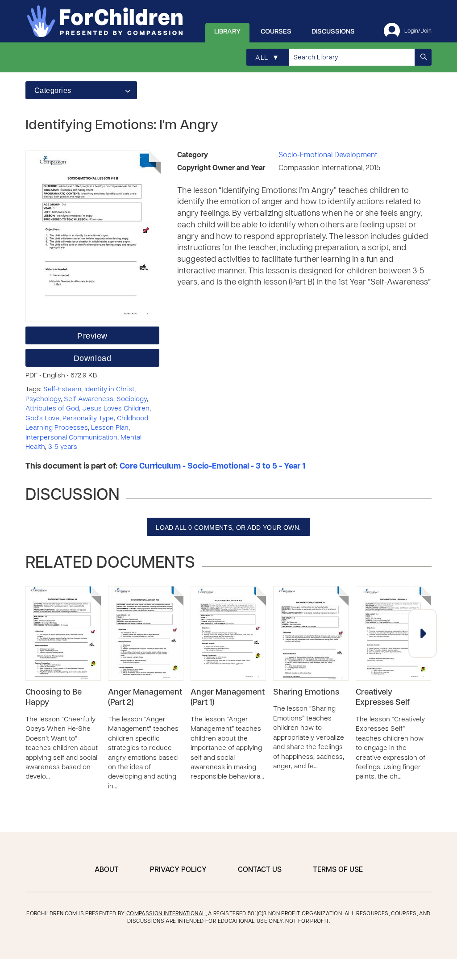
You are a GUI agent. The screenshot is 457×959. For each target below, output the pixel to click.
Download (92, 358)
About (107, 870)
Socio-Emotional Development (328, 155)
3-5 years (62, 447)
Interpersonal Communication (71, 438)
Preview (92, 335)
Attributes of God (52, 409)
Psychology (43, 399)
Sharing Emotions (306, 692)
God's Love (42, 418)
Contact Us (260, 870)
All (266, 58)
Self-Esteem (62, 389)
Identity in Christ (109, 389)
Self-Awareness (88, 399)
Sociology (131, 399)
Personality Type (88, 418)
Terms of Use (338, 870)
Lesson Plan (110, 428)
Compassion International (166, 914)
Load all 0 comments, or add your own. (228, 527)
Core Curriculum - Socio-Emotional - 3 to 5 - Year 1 (212, 466)
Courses (276, 32)
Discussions (333, 32)
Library (227, 32)
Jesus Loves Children (116, 409)
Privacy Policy (178, 870)
